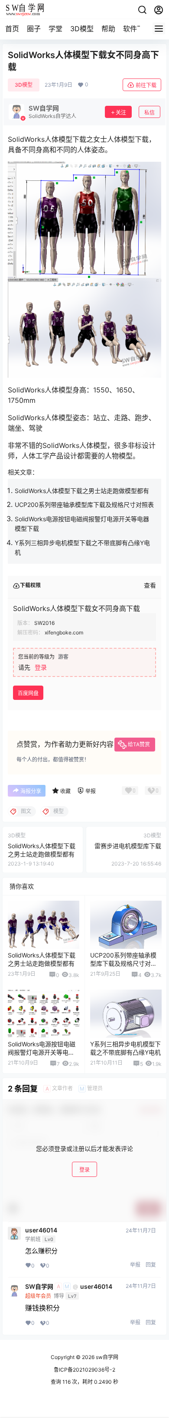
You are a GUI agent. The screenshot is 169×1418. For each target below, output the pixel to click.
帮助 (108, 28)
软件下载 (137, 28)
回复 (151, 1264)
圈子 (34, 28)
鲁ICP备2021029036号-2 (84, 1369)
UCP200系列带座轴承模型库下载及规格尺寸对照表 (84, 504)
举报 (135, 1264)
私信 (149, 112)
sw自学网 (106, 1357)
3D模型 (82, 28)
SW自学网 (39, 1287)
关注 (121, 112)
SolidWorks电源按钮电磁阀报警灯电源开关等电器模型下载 (41, 1052)
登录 (41, 667)
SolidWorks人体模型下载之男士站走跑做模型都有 (82, 490)
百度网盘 (28, 693)
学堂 (55, 28)
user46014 (41, 1230)
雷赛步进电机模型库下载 (127, 845)
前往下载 (146, 85)
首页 (12, 28)
